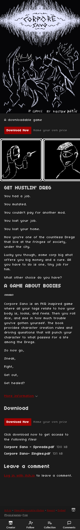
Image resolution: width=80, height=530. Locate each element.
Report (51, 510)
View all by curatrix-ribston (29, 510)
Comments (69, 527)
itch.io (7, 510)
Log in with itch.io (19, 475)
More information (19, 396)
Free (25, 515)
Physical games (12, 515)
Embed (61, 510)
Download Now (18, 130)
